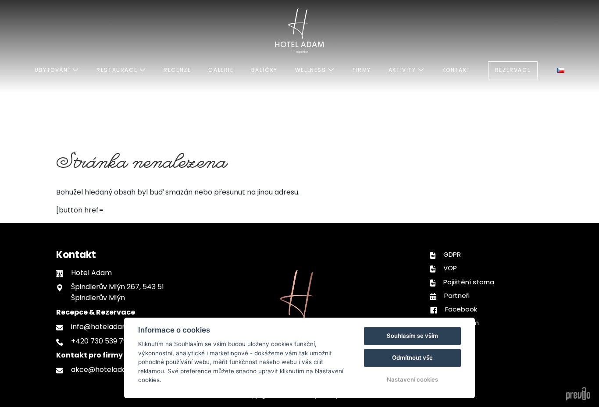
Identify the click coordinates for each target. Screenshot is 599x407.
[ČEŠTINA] (560, 70)
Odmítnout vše (412, 357)
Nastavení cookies (412, 379)
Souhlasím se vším (412, 335)
